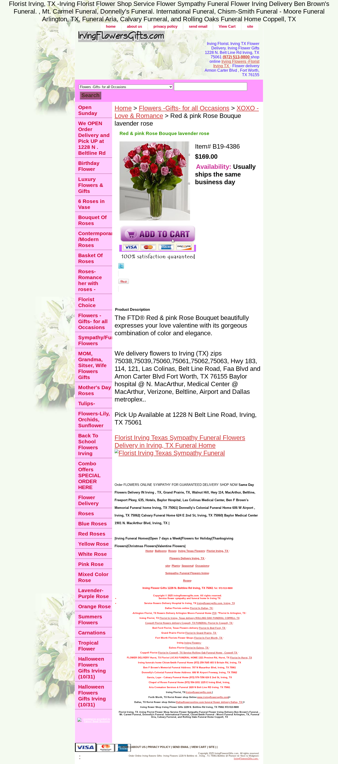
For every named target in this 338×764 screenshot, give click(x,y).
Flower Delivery (88, 500)
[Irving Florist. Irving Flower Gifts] (137, 38)
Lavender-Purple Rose (93, 593)
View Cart (227, 26)
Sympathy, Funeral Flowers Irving (187, 573)
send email (198, 26)
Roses (172, 550)
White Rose (92, 554)
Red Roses (91, 534)
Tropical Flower (88, 646)
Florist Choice (87, 302)
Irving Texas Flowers (191, 550)
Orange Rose (94, 606)
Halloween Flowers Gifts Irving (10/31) (92, 667)
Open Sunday (87, 110)
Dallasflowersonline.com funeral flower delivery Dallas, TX (209, 702)
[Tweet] (121, 266)
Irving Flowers (192, 643)
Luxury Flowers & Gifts (90, 185)
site (250, 26)
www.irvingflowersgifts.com (212, 697)
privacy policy (165, 26)
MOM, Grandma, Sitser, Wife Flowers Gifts (92, 365)
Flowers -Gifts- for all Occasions (184, 108)
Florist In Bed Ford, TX (212, 628)
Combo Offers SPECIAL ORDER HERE (89, 475)
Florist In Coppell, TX (220, 623)
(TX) (214, 613)
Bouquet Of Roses (92, 220)
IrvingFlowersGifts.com (246, 758)
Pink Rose (91, 564)
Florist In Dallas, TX (201, 608)
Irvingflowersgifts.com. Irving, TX (216, 603)
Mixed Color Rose (93, 577)
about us (134, 26)
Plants (176, 565)
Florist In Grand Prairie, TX (201, 633)
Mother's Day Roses (94, 390)
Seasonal (187, 565)
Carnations (92, 632)
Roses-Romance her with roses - (90, 280)
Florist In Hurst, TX (241, 657)
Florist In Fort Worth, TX (208, 638)
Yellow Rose (93, 544)
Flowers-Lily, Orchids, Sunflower (94, 419)
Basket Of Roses (90, 258)
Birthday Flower (88, 166)
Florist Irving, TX (218, 550)
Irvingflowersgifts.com (199, 692)
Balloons (161, 550)
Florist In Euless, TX (197, 648)
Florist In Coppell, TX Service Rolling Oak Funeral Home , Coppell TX (198, 653)
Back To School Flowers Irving (88, 444)
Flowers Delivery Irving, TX (187, 558)
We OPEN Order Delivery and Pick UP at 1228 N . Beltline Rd (94, 138)
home (111, 26)
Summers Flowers (90, 619)
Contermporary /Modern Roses (95, 239)
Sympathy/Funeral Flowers (95, 340)
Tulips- (86, 403)
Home (123, 108)
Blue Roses (92, 523)
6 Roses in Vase (91, 204)
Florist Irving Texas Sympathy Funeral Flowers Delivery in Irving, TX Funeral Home (180, 441)
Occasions (202, 565)
